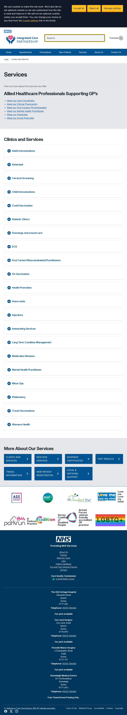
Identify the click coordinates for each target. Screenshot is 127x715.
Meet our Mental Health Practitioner (25, 111)
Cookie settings (30, 20)
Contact (63, 570)
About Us (99, 52)
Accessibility (99, 708)
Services (83, 52)
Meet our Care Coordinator (21, 100)
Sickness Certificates (75, 459)
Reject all (94, 8)
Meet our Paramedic (17, 114)
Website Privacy (85, 708)
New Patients (65, 52)
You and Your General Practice (63, 567)
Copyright (119, 708)
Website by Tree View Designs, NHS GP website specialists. (31, 708)
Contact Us (116, 52)
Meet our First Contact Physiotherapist (27, 107)
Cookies (109, 708)
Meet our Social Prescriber (20, 118)
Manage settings (112, 8)
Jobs (63, 561)
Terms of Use (71, 708)
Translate (114, 38)
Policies (63, 555)
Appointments (25, 52)
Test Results (105, 459)
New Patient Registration (44, 473)
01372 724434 (69, 608)
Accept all (79, 8)
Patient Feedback (63, 564)
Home (8, 52)
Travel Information (14, 473)
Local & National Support (73, 473)
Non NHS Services (41, 459)
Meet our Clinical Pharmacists (22, 104)
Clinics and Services (13, 459)
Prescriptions (45, 52)
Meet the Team (63, 558)
